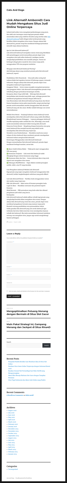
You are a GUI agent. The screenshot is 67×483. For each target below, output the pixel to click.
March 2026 (12, 422)
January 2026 (12, 426)
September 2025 (13, 436)
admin (11, 222)
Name (9, 266)
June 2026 (11, 415)
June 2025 (11, 442)
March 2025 (12, 449)
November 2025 (13, 431)
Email (9, 274)
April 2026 (11, 419)
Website (9, 282)
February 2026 (13, 424)
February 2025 (13, 452)
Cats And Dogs (15, 10)
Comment (10, 242)
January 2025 (12, 454)
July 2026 (11, 413)
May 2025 (11, 445)
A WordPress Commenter (15, 395)
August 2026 (12, 410)
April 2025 (11, 447)
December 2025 (13, 429)
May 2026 (11, 417)
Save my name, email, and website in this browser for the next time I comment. (29, 291)
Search (9, 342)
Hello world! (30, 395)
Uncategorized (13, 469)
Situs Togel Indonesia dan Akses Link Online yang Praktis (27, 380)
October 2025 (12, 433)
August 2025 (12, 438)
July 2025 (11, 440)
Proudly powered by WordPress (24, 478)
